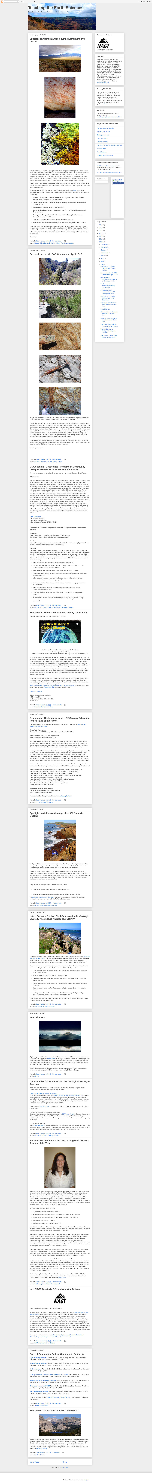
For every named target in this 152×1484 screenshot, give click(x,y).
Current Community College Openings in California (57, 1354)
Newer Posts (34, 1462)
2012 (101, 233)
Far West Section (39, 1455)
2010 (101, 239)
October (104, 250)
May (102, 261)
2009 (101, 242)
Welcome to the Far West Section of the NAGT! (54, 1410)
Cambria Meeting (45, 905)
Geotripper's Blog (102, 142)
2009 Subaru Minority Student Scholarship (43, 1093)
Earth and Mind (102, 138)
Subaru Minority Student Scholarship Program (67, 1095)
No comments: (57, 241)
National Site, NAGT (103, 131)
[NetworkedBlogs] (117, 181)
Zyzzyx (36, 1076)
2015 (101, 225)
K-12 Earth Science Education (43, 707)
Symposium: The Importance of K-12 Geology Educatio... (108, 291)
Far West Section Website (105, 128)
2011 (101, 236)
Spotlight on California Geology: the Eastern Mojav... (108, 268)
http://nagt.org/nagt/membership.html (109, 117)
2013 (101, 230)
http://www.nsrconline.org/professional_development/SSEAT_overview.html (52, 686)
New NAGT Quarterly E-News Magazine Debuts (55, 1289)
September (105, 253)
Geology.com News (103, 135)
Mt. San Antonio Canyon (55, 461)
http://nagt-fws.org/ (41, 1448)
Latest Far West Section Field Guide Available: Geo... (108, 304)
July (102, 258)
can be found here (108, 104)
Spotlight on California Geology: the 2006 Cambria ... (108, 298)
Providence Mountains (67, 243)
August (103, 256)
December (104, 244)
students (56, 1135)
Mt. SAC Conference (40, 461)
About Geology (102, 152)
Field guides (38, 1006)
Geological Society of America (43, 607)
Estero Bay (54, 905)
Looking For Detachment (105, 155)
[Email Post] (64, 241)
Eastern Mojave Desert (41, 243)
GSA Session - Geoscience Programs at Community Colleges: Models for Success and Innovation (57, 468)
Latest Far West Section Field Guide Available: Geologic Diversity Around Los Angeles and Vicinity (59, 917)
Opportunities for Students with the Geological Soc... (109, 313)
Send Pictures (51, 1058)
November (104, 247)
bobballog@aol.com (66, 796)
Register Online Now (36, 691)
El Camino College (54, 243)
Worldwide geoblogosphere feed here (109, 172)
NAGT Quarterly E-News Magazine (44, 1343)
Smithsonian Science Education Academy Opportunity (58, 612)
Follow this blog (118, 183)
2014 (101, 228)
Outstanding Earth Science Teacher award (47, 1284)
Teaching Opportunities (41, 1405)
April (102, 264)
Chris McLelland (44, 1106)
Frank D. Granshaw (35, 516)
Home (64, 1462)
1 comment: (56, 1452)
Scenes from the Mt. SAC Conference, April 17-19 (56, 254)
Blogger (86, 1480)
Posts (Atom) (64, 1467)
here (74, 190)
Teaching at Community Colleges (63, 607)
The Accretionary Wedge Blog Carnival (109, 145)
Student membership (39, 1125)
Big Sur (36, 905)
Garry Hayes (62, 1277)
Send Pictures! (37, 1017)
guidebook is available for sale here (42, 897)
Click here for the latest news (106, 166)
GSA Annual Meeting (68, 1114)
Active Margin (101, 148)
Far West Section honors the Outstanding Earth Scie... (109, 320)
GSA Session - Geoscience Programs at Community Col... (109, 279)
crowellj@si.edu (49, 687)
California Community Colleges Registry (58, 1397)
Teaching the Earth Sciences (55, 7)
